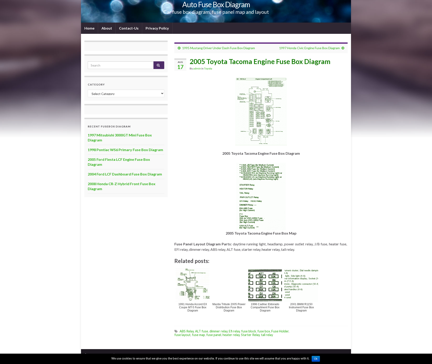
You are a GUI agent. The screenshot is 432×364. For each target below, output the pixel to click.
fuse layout (182, 335)
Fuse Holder (280, 331)
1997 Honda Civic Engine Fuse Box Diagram (309, 48)
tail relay (267, 335)
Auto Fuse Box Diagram (216, 4)
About (106, 28)
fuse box (263, 331)
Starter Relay (250, 335)
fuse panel (213, 335)
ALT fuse (201, 331)
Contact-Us (129, 28)
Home (89, 28)
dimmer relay (218, 331)
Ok (315, 358)
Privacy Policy (157, 28)
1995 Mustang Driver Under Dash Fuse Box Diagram (218, 48)
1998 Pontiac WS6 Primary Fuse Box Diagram (125, 149)
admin (197, 68)
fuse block (248, 331)
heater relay (231, 335)
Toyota (208, 68)
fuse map (198, 335)
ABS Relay (187, 331)
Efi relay (234, 331)
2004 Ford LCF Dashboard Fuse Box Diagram (125, 174)
